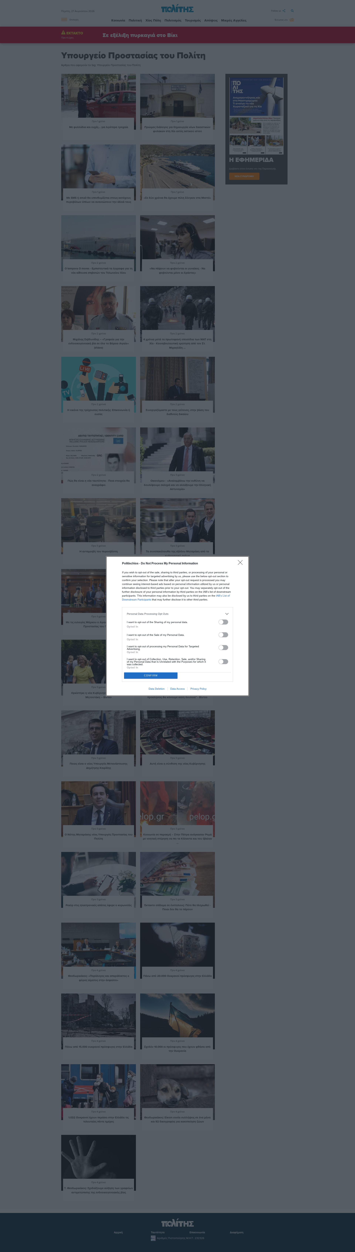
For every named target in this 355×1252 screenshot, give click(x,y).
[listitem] (177, 614)
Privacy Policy (198, 688)
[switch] (223, 622)
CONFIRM (151, 675)
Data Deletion (157, 688)
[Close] (241, 563)
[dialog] (177, 626)
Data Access (177, 688)
